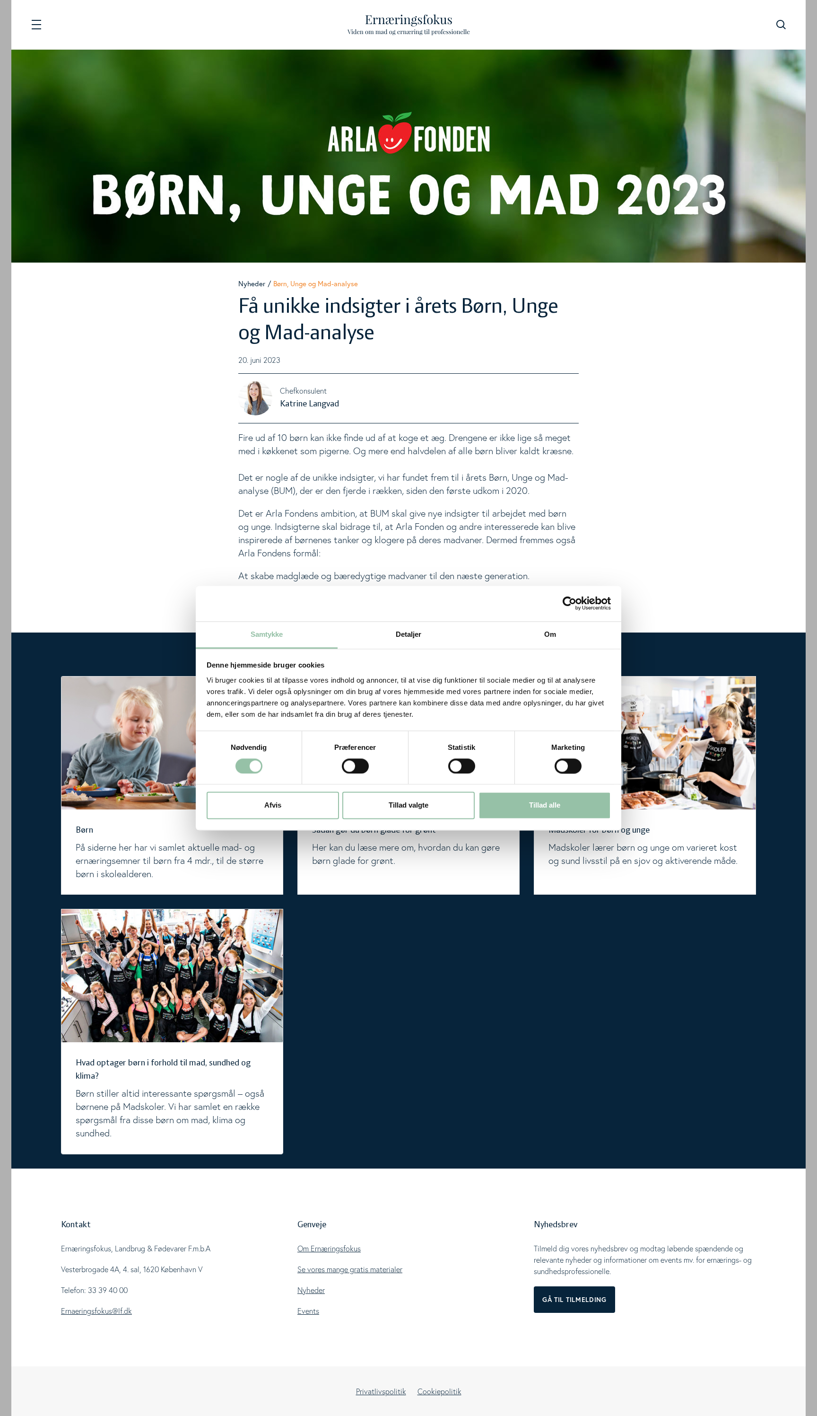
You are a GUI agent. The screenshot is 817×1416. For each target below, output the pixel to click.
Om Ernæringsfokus (329, 1248)
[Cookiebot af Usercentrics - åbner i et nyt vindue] (569, 603)
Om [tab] (550, 634)
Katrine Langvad (309, 404)
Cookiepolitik (439, 1391)
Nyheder (251, 283)
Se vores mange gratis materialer (349, 1269)
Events (308, 1311)
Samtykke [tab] (267, 634)
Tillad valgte (408, 805)
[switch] (355, 766)
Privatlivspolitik (381, 1391)
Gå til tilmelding (574, 1299)
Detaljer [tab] (409, 634)
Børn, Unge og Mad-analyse (315, 283)
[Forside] (409, 24)
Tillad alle (544, 805)
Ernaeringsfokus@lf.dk (96, 1311)
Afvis (272, 805)
